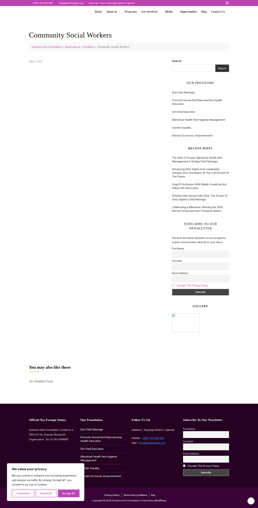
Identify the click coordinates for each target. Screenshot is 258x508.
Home (98, 11)
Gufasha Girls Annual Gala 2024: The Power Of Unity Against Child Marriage (200, 197)
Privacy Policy (112, 495)
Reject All (46, 493)
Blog (204, 11)
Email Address (180, 273)
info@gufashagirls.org (70, 3)
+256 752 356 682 (42, 3)
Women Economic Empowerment (192, 135)
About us (111, 11)
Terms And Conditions (135, 495)
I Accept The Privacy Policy (192, 285)
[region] (45, 482)
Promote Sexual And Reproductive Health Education (197, 102)
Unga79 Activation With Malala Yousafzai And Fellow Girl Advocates (199, 186)
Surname (177, 260)
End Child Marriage (183, 92)
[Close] (80, 466)
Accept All (69, 493)
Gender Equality (181, 127)
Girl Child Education (183, 111)
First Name (178, 248)
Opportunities (188, 11)
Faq (153, 495)
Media (169, 11)
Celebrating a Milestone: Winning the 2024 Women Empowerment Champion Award (197, 208)
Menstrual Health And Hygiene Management (198, 119)
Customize (22, 493)
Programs (131, 11)
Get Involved (149, 11)
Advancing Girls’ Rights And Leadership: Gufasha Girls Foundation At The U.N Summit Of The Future (200, 172)
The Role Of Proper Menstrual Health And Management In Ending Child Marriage (197, 159)
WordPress (160, 500)
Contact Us (218, 11)
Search (176, 61)
